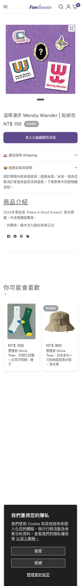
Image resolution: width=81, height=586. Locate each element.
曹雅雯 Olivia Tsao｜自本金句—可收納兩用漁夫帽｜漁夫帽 (59, 357)
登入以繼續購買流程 (40, 137)
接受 (38, 551)
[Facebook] (8, 236)
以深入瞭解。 (27, 539)
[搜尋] (61, 6)
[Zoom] (71, 28)
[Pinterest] (21, 236)
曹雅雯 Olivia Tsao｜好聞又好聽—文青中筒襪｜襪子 (21, 357)
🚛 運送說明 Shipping (20, 155)
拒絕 (38, 563)
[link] (4, 294)
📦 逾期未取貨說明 (17, 168)
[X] (15, 236)
